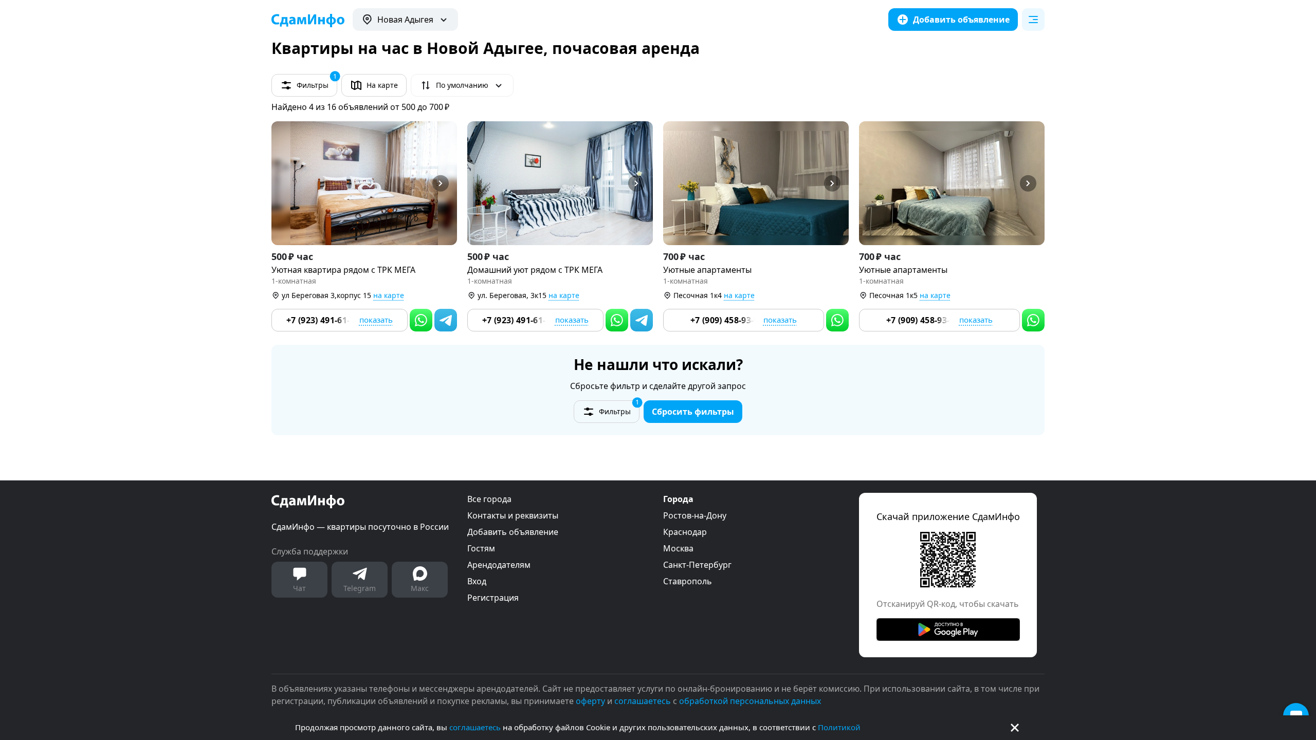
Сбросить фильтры (693, 411)
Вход (476, 581)
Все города (489, 499)
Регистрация (493, 597)
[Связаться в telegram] (445, 320)
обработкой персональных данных (750, 701)
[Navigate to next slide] (444, 183)
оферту (590, 701)
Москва (678, 548)
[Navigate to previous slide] (283, 183)
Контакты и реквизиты (512, 515)
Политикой (839, 727)
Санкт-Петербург (697, 564)
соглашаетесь (475, 727)
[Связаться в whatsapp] (421, 320)
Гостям (481, 548)
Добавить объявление (512, 532)
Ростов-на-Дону (694, 515)
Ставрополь (687, 581)
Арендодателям (499, 564)
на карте (388, 295)
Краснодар (685, 532)
